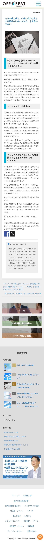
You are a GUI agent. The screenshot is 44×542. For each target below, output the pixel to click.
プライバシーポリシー (15, 531)
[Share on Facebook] (6, 234)
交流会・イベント (16, 511)
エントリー (22, 311)
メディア (30, 511)
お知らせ (27, 516)
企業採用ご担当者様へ (22, 323)
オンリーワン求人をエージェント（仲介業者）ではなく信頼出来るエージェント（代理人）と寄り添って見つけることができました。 (22, 287)
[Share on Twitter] (12, 234)
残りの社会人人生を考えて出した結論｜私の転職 (22, 293)
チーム (36, 521)
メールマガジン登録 (22, 335)
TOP (40, 537)
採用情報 (31, 526)
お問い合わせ (31, 531)
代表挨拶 (26, 521)
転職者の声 (28, 495)
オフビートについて (12, 521)
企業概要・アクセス (17, 526)
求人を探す (17, 516)
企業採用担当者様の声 (13, 506)
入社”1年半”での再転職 (25, 365)
